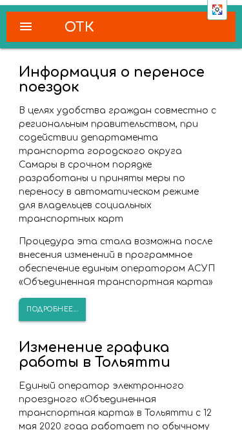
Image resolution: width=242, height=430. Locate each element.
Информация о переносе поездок (112, 79)
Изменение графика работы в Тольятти (94, 355)
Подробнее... (52, 309)
